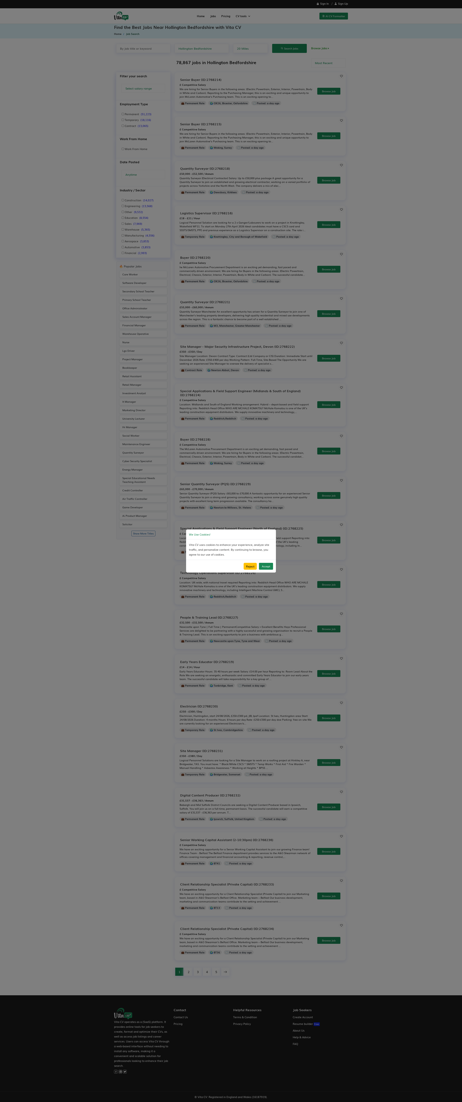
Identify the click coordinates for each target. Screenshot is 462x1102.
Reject (250, 566)
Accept (266, 566)
